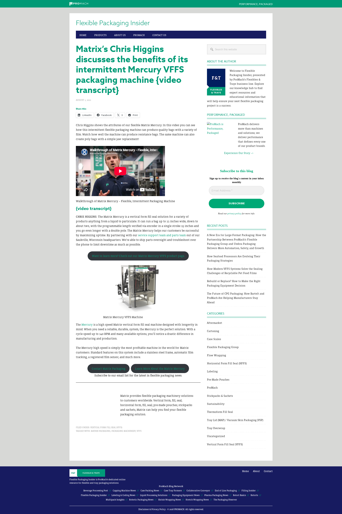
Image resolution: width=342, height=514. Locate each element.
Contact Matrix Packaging (108, 368)
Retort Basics (239, 495)
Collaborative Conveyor (198, 490)
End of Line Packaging (226, 490)
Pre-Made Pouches (218, 379)
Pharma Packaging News (216, 495)
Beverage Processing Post (95, 490)
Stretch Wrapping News (197, 499)
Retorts (254, 495)
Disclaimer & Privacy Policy (152, 509)
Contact (268, 471)
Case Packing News (150, 490)
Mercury (87, 324)
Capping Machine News (124, 490)
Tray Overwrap (216, 428)
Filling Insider (249, 490)
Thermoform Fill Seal (220, 411)
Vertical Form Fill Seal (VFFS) (106, 427)
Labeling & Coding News (123, 495)
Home (245, 471)
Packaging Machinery (124, 431)
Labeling (212, 371)
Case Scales (214, 339)
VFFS (139, 431)
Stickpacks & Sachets (220, 395)
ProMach (212, 387)
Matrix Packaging (100, 431)
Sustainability (215, 403)
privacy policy (234, 213)
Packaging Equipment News (186, 495)
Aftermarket (214, 322)
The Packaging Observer (225, 499)
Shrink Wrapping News (169, 499)
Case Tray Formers (173, 490)
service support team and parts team (162, 235)
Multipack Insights (115, 499)
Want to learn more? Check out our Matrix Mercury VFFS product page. (138, 255)
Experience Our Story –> (230, 153)
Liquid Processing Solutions (153, 495)
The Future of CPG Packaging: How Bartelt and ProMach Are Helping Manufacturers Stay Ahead (235, 298)
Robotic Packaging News (141, 499)
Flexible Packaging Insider (113, 23)
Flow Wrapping (216, 355)
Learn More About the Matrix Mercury (160, 368)
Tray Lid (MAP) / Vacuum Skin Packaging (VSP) (235, 420)
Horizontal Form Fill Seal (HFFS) (227, 363)
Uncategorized (216, 436)
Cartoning (213, 331)
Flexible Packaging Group (223, 347)
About (256, 471)
